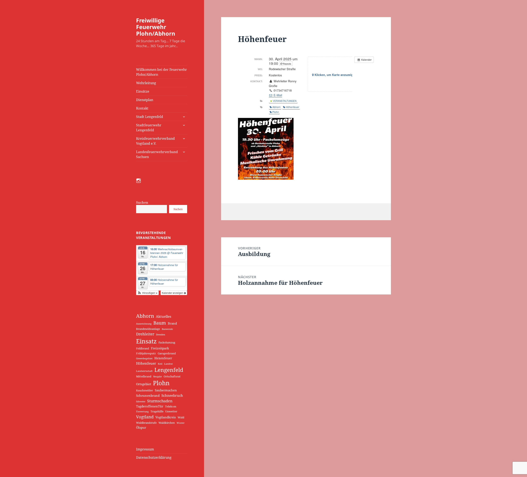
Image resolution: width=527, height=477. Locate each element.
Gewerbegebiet (144, 358)
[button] (147, 293)
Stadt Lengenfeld (149, 116)
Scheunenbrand (148, 395)
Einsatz (146, 341)
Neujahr (157, 376)
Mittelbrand (143, 376)
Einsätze (142, 91)
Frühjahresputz (146, 353)
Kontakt (142, 108)
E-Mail (277, 95)
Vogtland (145, 417)
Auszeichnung (144, 323)
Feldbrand (142, 348)
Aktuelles (163, 316)
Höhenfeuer (146, 363)
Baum (159, 323)
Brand (172, 323)
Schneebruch (172, 395)
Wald (181, 417)
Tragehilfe (156, 411)
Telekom (170, 406)
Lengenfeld (168, 369)
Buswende (167, 329)
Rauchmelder (144, 390)
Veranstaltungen (284, 100)
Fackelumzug (167, 342)
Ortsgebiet (143, 384)
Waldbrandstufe (146, 423)
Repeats (287, 63)
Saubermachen (166, 390)
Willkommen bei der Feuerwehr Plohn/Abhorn (161, 72)
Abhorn (145, 315)
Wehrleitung (146, 83)
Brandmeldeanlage (148, 329)
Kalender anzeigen (173, 292)
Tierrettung (142, 411)
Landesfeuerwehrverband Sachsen (157, 154)
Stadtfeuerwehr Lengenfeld (148, 127)
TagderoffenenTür (149, 406)
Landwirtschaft (144, 371)
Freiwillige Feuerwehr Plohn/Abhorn (155, 26)
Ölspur (141, 427)
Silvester (140, 401)
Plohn (161, 383)
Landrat (168, 363)
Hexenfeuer (163, 358)
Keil (160, 363)
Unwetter (171, 411)
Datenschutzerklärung (153, 457)
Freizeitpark (160, 348)
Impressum (145, 449)
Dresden (160, 334)
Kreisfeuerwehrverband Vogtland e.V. (155, 141)
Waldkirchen (167, 423)
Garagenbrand (167, 353)
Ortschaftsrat (172, 376)
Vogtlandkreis (165, 417)
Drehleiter (145, 333)
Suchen (142, 202)
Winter (180, 422)
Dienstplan (144, 100)
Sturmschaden (160, 400)
